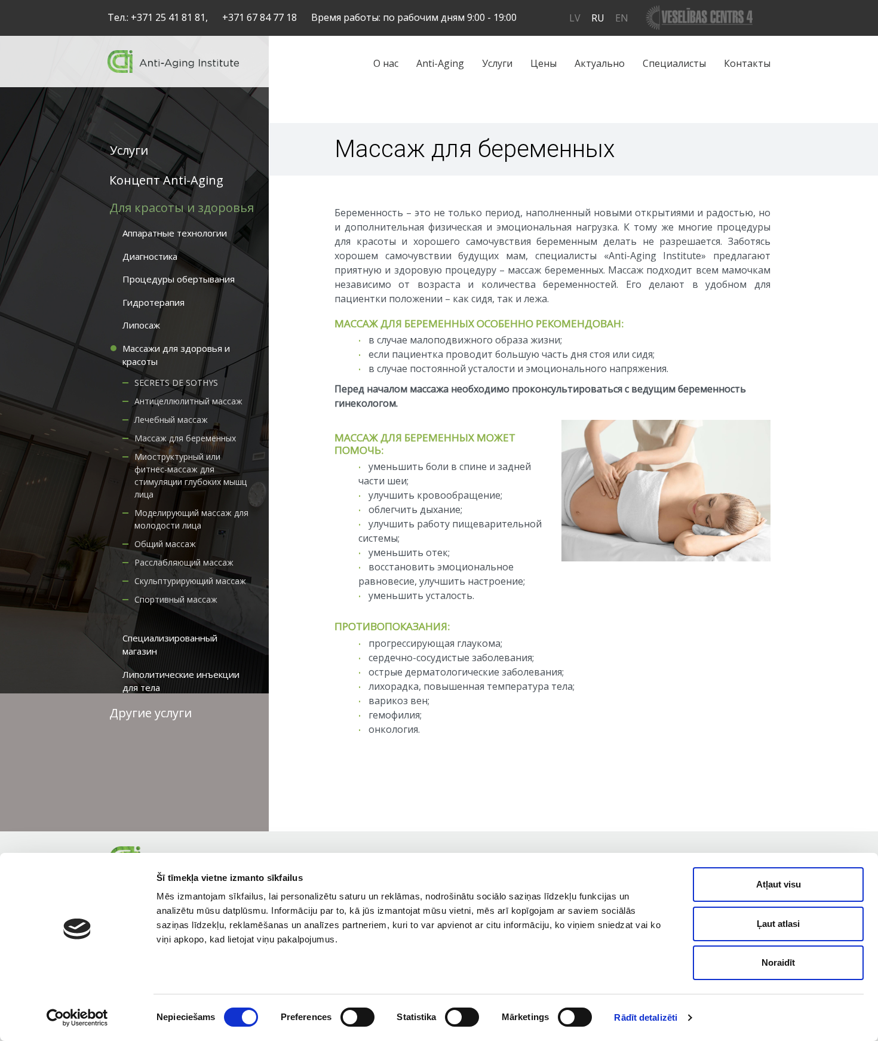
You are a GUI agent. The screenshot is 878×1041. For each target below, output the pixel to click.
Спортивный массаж (175, 599)
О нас (385, 63)
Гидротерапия (153, 302)
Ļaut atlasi (778, 924)
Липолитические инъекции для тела (181, 681)
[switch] (357, 1017)
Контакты (747, 63)
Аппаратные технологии (174, 233)
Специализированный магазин (169, 645)
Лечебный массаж (171, 419)
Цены (543, 63)
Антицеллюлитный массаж (188, 401)
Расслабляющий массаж (184, 562)
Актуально (600, 63)
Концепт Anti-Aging (166, 180)
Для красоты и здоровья (181, 207)
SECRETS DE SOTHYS (176, 382)
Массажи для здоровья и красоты (176, 355)
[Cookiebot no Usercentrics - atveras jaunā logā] (77, 1018)
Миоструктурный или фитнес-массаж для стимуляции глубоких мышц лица (190, 475)
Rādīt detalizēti (645, 1017)
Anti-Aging (440, 63)
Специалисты (674, 63)
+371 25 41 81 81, (169, 17)
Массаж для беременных (185, 438)
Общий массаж (165, 543)
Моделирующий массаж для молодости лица (191, 519)
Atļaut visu (778, 884)
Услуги (497, 63)
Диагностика (149, 256)
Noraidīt (778, 962)
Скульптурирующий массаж (190, 580)
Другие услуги (150, 713)
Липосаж (141, 325)
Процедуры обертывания (178, 279)
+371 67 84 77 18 (259, 17)
